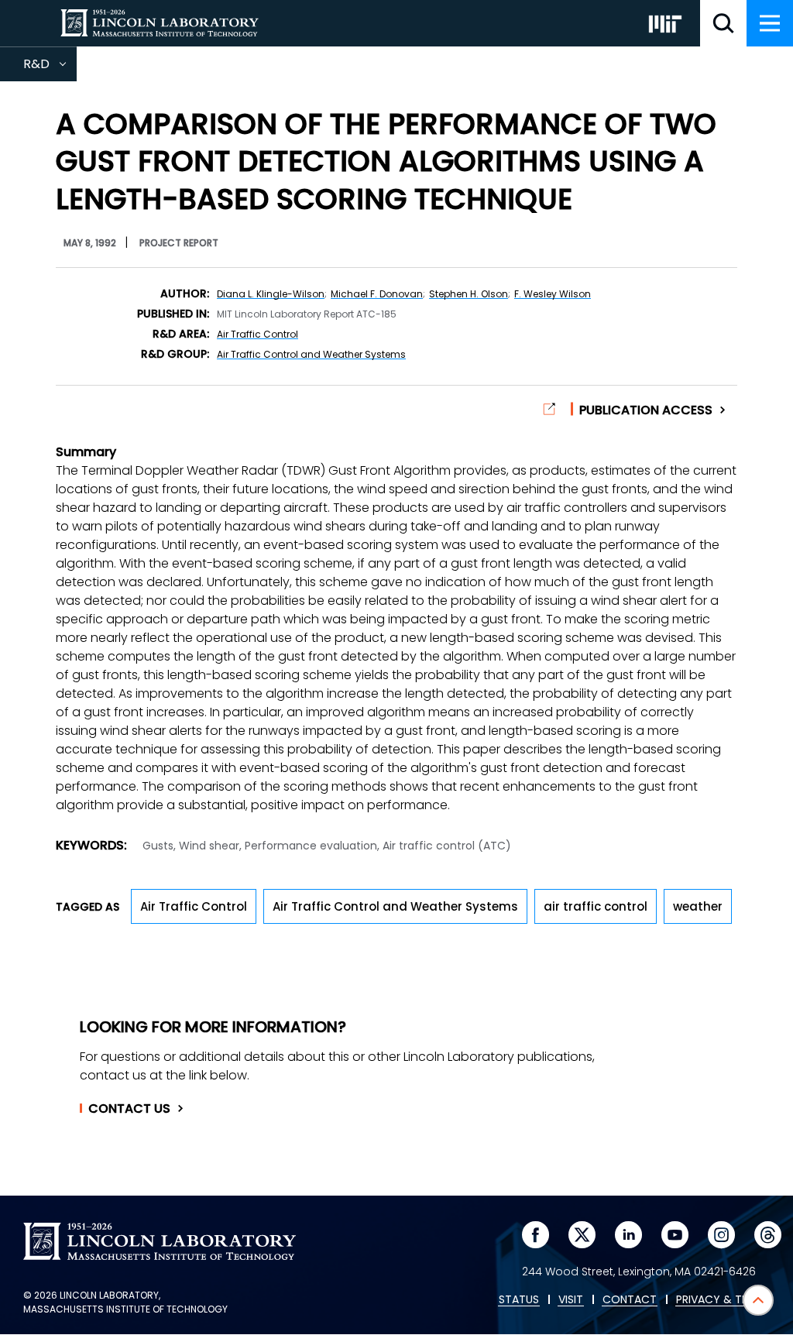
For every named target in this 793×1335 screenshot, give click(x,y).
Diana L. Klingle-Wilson (270, 293)
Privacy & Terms (722, 1300)
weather (698, 906)
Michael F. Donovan (377, 293)
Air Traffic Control (257, 334)
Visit (570, 1300)
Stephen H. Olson (468, 293)
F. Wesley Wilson (552, 293)
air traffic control (595, 906)
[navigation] (770, 23)
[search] (723, 23)
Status (519, 1300)
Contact (129, 1109)
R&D (50, 68)
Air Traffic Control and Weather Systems (311, 354)
